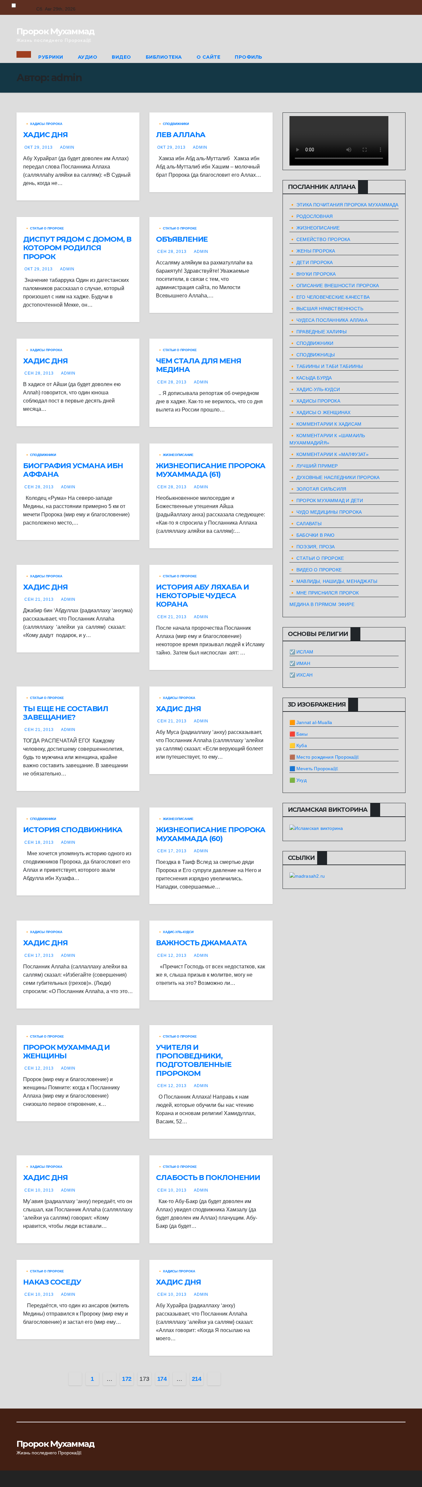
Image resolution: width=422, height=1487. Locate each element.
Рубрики (50, 57)
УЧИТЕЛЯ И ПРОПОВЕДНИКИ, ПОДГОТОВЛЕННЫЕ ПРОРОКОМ (193, 1060)
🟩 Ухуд (298, 780)
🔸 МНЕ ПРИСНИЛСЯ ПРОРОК (324, 592)
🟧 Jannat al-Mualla (310, 722)
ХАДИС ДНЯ (45, 134)
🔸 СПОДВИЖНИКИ (173, 124)
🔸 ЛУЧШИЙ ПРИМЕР (313, 466)
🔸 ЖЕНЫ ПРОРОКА (312, 251)
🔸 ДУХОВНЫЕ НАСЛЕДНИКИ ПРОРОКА (334, 477)
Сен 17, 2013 (172, 851)
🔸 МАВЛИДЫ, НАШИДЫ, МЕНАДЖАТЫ (333, 581)
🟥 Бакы (298, 734)
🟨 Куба (298, 745)
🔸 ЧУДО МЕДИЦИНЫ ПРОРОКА (325, 512)
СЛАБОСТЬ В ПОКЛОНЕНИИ (208, 1177)
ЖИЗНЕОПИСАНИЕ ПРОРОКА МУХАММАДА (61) (210, 470)
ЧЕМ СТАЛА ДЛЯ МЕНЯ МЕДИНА (198, 365)
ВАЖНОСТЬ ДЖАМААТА (201, 942)
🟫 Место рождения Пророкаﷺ (324, 757)
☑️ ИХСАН (301, 675)
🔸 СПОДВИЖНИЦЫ (312, 354)
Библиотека (164, 57)
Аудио (88, 57)
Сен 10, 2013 (39, 1190)
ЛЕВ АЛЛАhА (180, 134)
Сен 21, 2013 (39, 599)
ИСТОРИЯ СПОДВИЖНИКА (72, 829)
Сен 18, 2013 (39, 842)
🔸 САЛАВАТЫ (305, 523)
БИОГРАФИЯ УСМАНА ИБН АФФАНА (73, 470)
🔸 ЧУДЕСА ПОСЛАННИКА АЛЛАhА (328, 320)
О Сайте (208, 57)
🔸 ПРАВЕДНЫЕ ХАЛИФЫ (318, 331)
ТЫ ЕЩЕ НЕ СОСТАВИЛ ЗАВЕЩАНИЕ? (65, 713)
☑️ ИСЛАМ (301, 651)
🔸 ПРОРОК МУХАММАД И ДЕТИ (326, 500)
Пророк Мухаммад (55, 31)
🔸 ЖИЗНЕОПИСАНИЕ (176, 455)
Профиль (248, 57)
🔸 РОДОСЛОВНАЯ (311, 216)
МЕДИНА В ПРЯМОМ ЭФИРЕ (321, 604)
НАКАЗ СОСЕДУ (52, 1282)
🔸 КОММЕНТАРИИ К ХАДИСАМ (325, 424)
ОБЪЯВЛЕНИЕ (182, 239)
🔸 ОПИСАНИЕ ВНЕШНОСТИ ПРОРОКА (334, 285)
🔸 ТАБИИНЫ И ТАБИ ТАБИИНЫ (326, 366)
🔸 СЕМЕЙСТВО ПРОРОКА (319, 239)
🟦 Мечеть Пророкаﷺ (313, 768)
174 (162, 1379)
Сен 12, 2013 (172, 955)
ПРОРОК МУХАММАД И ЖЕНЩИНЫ (66, 1051)
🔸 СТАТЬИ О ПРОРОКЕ (44, 228)
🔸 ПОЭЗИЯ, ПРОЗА (312, 546)
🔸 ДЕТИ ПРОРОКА (311, 262)
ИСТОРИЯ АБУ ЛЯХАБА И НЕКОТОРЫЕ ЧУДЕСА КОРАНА (202, 596)
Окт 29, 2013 (38, 147)
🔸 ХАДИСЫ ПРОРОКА (43, 124)
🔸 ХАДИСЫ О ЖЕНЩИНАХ (320, 412)
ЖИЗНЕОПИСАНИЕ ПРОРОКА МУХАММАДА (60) (210, 834)
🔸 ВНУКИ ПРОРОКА (312, 274)
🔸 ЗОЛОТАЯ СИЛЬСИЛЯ (318, 489)
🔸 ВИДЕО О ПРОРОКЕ (315, 569)
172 (127, 1379)
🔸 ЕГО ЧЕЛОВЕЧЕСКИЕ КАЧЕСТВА (329, 297)
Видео (121, 57)
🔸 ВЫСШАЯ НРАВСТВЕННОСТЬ (326, 308)
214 (196, 1379)
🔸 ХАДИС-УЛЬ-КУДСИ (176, 932)
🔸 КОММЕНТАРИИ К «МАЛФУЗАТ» (329, 454)
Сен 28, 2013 (172, 251)
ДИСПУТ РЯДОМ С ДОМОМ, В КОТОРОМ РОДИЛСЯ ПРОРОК (77, 248)
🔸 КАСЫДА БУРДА (310, 377)
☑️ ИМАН (299, 663)
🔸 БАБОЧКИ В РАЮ (312, 535)
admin (67, 147)
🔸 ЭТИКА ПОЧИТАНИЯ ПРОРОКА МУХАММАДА (344, 204)
